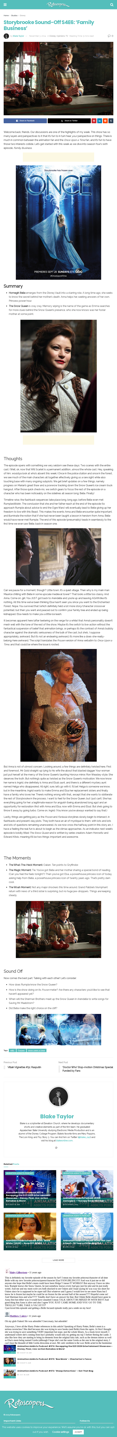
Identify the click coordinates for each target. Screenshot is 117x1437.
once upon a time (36, 1050)
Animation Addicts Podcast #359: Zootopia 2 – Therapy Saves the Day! (84, 1199)
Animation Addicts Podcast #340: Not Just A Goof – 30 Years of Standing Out (87, 1242)
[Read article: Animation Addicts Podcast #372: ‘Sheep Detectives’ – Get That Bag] (10, 1374)
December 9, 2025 (71, 1204)
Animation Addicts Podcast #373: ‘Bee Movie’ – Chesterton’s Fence (54, 1359)
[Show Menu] (5, 4)
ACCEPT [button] (78, 1432)
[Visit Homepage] (58, 5)
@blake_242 (84, 1137)
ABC (12, 1050)
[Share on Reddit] (105, 120)
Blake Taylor (18, 36)
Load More (58, 1260)
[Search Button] (111, 4)
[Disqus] (58, 1305)
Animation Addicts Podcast (19, 1173)
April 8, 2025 (69, 1247)
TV (67, 36)
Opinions (61, 36)
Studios (14, 15)
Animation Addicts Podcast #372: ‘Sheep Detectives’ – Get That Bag (55, 1370)
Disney (23, 15)
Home (6, 15)
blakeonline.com (64, 1140)
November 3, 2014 (37, 36)
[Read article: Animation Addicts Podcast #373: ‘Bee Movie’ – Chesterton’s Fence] (10, 1362)
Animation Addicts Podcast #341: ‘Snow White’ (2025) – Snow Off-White (28, 1242)
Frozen (21, 1050)
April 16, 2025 (12, 1247)
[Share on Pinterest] (94, 120)
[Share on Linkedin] (99, 120)
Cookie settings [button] (60, 1432)
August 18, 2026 (13, 1204)
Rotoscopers (15, 1415)
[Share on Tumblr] (110, 120)
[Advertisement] (58, 157)
